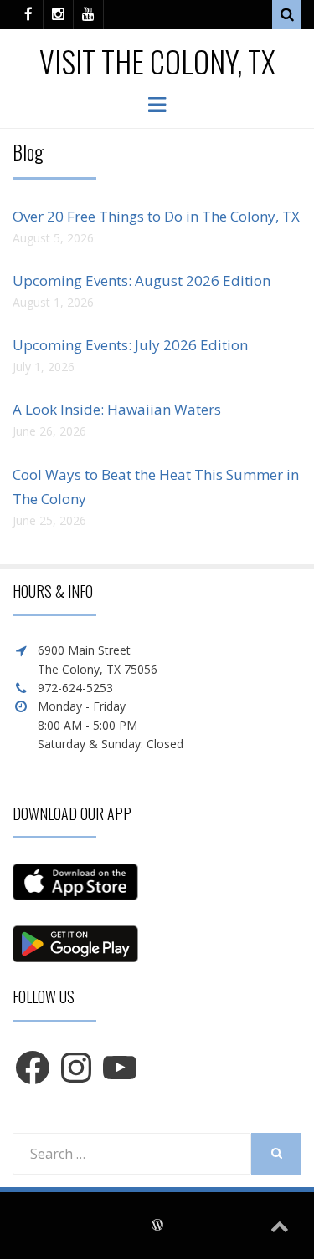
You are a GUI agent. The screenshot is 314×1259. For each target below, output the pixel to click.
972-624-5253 (75, 688)
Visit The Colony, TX (157, 60)
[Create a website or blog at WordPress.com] (157, 1226)
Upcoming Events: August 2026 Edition (141, 280)
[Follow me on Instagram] (58, 14)
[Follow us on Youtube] (88, 14)
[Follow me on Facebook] (28, 14)
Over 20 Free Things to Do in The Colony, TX (156, 216)
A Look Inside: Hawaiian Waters (117, 409)
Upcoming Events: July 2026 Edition (130, 344)
